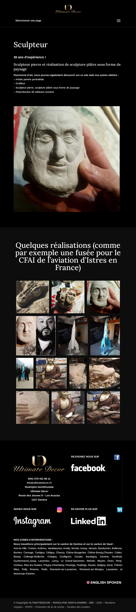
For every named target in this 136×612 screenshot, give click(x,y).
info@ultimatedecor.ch (39, 482)
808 (91, 602)
